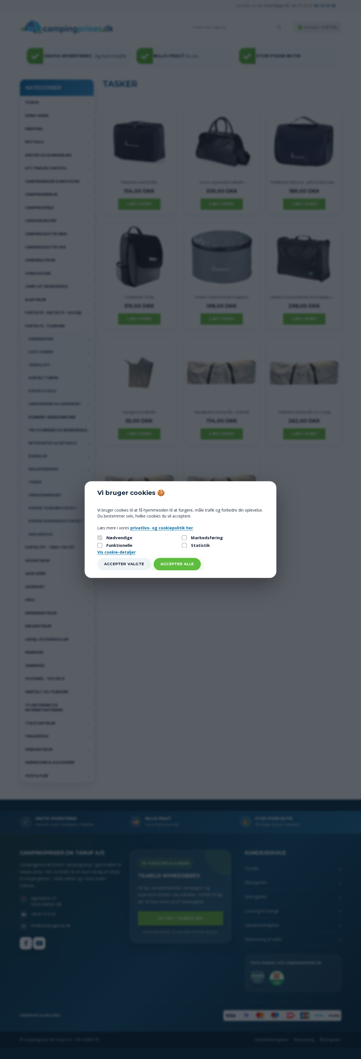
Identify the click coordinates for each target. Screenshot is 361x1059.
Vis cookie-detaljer (116, 552)
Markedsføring (207, 537)
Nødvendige (119, 537)
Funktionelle (119, 545)
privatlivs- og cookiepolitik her (161, 527)
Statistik (200, 545)
